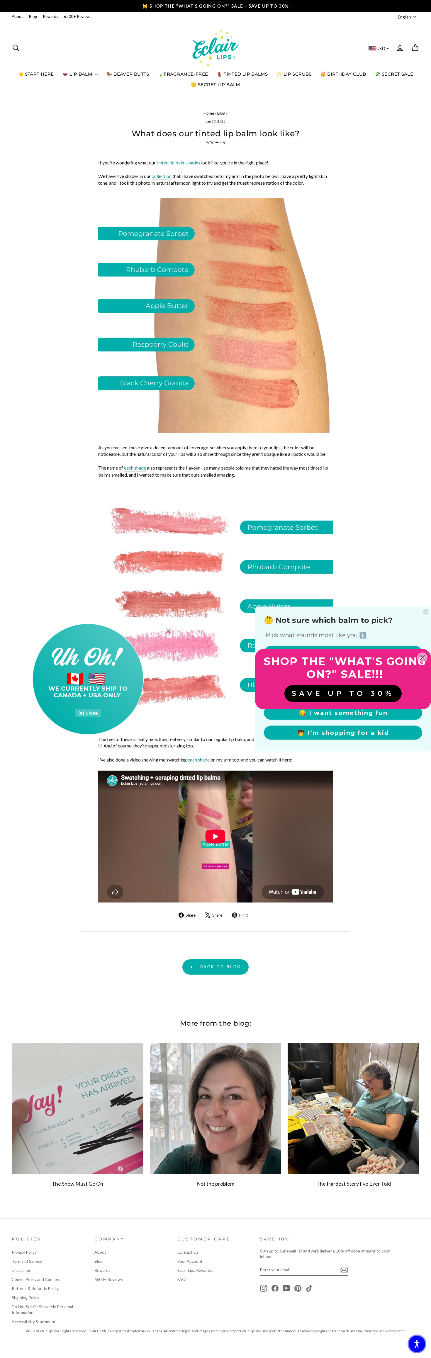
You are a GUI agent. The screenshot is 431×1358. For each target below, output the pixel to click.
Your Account (190, 1261)
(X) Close (88, 713)
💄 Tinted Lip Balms (242, 74)
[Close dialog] (168, 631)
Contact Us (187, 1252)
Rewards (50, 16)
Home (208, 113)
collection (162, 176)
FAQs (182, 1279)
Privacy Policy (24, 1252)
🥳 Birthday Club (343, 74)
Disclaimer (21, 1270)
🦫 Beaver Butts (128, 74)
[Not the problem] (215, 1109)
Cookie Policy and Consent (36, 1279)
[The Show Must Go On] (77, 1109)
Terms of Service (27, 1261)
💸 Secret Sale (394, 74)
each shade (135, 467)
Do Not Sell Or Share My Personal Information (42, 1309)
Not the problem (215, 1183)
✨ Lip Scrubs (294, 74)
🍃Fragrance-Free (183, 74)
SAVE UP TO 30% (343, 693)
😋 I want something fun (343, 712)
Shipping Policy (25, 1297)
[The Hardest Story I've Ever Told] (353, 1109)
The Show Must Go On (77, 1183)
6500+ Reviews (77, 16)
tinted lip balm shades (178, 162)
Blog (33, 16)
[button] (417, 1344)
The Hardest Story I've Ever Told (353, 1183)
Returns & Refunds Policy (35, 1288)
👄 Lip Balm (77, 74)
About (17, 16)
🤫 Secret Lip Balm (215, 84)
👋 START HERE (36, 74)
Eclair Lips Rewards (194, 1270)
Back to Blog (219, 966)
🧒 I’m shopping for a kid (343, 732)
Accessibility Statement (34, 1321)
